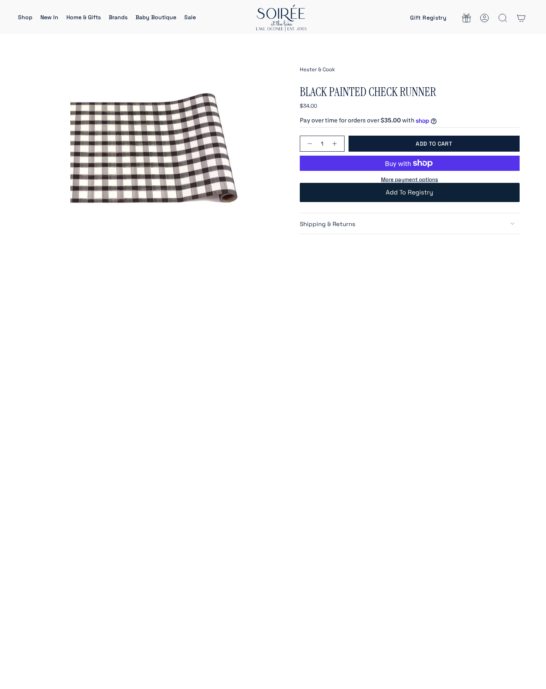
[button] (25, 18)
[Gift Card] (466, 18)
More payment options (409, 179)
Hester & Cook (317, 69)
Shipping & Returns (327, 224)
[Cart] (521, 18)
